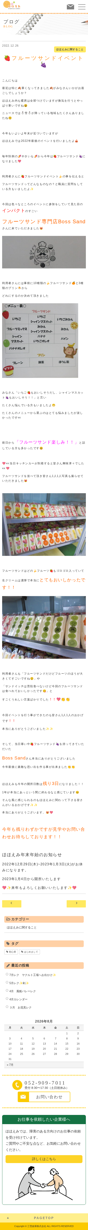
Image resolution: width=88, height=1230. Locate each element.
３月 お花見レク (20, 1007)
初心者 (12, 951)
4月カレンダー (18, 999)
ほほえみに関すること (70, 49)
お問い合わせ (49, 1097)
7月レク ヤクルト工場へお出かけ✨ (32, 975)
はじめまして (31, 951)
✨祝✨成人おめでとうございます (76, 903)
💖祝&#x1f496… (11, 903)
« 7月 (10, 1064)
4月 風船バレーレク (22, 991)
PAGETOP (44, 1218)
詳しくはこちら (44, 1159)
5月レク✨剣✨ (19, 983)
